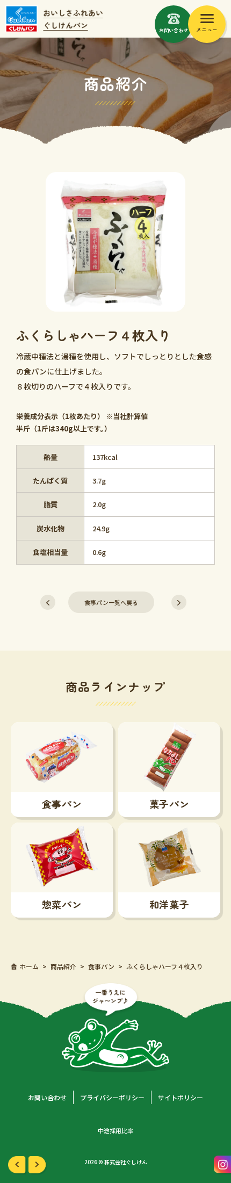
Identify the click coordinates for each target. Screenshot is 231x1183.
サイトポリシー (180, 1097)
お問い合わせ (47, 1097)
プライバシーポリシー (112, 1097)
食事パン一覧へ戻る (111, 602)
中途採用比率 (115, 1130)
